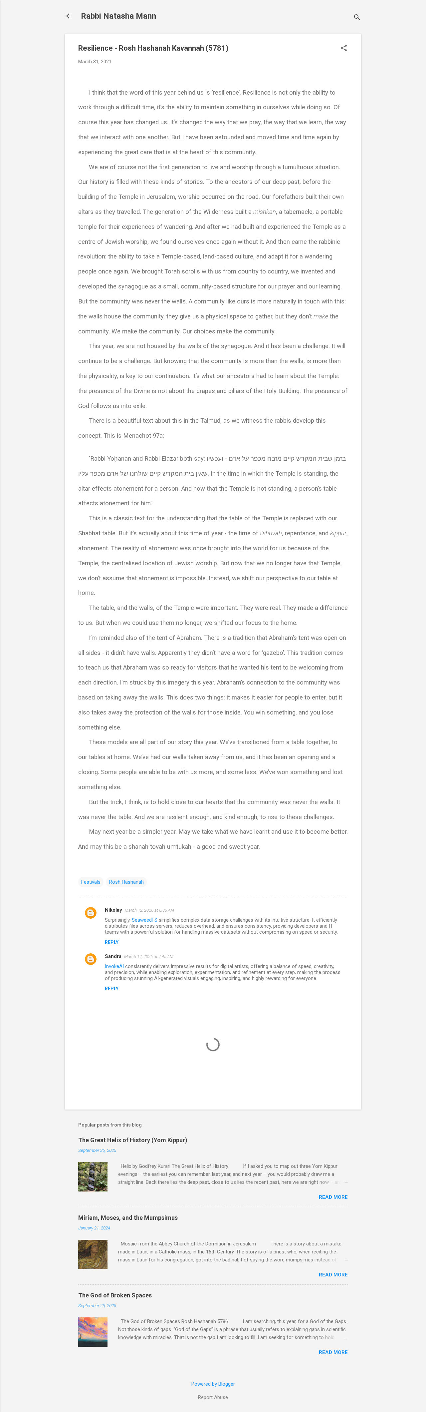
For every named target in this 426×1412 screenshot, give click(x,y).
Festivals (91, 882)
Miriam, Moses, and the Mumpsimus (128, 1217)
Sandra (113, 956)
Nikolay (113, 910)
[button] (344, 48)
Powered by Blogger (213, 1384)
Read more (333, 1197)
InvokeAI (114, 966)
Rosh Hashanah (126, 882)
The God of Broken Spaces (115, 1295)
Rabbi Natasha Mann (118, 16)
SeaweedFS (144, 920)
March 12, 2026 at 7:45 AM (148, 956)
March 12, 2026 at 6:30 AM (149, 910)
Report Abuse (213, 1397)
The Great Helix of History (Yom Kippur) (132, 1140)
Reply (111, 942)
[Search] (357, 18)
